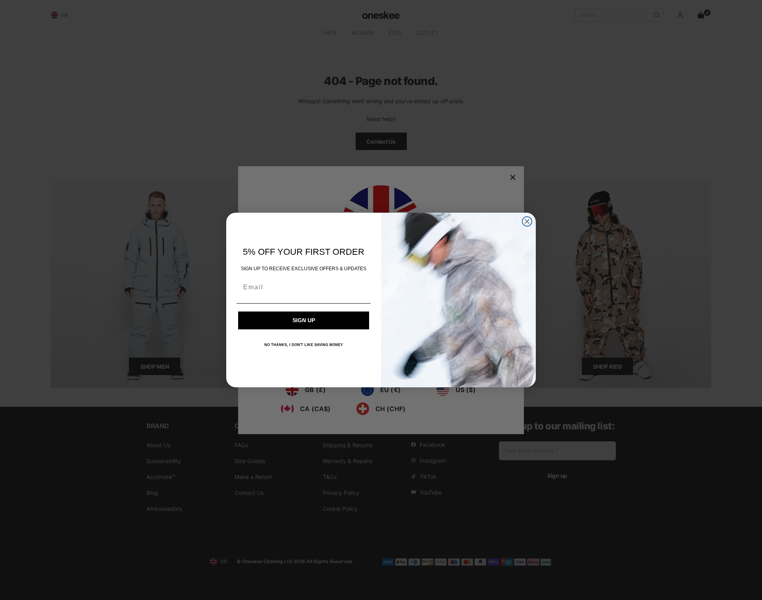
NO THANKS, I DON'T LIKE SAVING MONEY (303, 345)
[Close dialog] (527, 221)
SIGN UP (303, 320)
